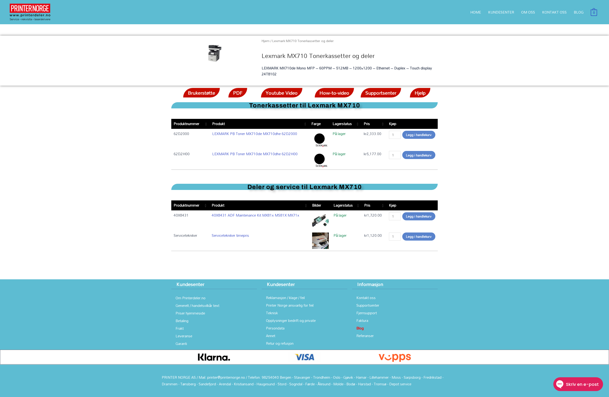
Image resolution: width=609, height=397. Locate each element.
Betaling (182, 320)
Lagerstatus (342, 123)
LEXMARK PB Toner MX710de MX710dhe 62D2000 (254, 133)
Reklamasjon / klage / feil (285, 297)
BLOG (579, 12)
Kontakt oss (366, 297)
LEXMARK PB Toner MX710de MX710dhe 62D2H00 (255, 153)
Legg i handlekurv (419, 134)
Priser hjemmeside (190, 313)
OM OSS (528, 12)
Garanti (181, 343)
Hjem (266, 41)
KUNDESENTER (501, 12)
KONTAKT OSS (554, 12)
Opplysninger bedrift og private (291, 320)
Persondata (275, 328)
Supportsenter (367, 305)
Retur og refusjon (280, 343)
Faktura (362, 320)
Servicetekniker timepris (230, 235)
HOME (475, 12)
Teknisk (272, 312)
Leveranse (184, 335)
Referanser (365, 335)
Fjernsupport (366, 312)
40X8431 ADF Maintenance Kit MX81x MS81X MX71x (255, 215)
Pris (367, 123)
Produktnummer (186, 123)
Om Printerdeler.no (191, 297)
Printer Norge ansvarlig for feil (290, 305)
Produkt (218, 123)
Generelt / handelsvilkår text (197, 305)
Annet (270, 335)
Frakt (180, 328)
